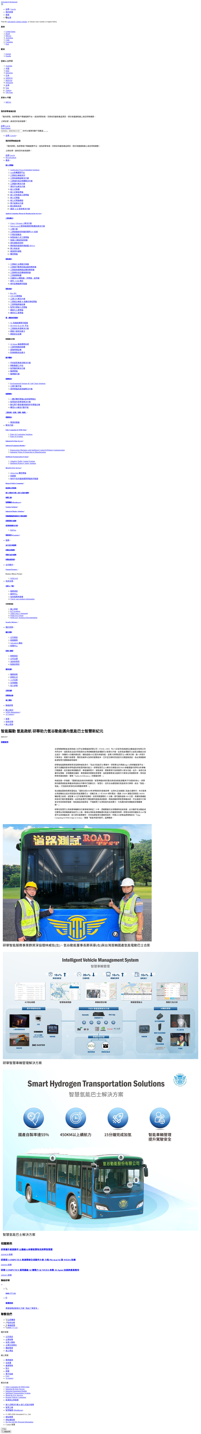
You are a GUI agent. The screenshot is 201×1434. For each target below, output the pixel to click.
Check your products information (22, 599)
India (7, 71)
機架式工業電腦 (16, 313)
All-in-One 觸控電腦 (18, 473)
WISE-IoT (14, 578)
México (8, 36)
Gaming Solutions (11, 507)
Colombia (9, 42)
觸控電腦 (14, 254)
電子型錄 (9, 1374)
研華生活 (14, 677)
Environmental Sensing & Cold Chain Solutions (27, 383)
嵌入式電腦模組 (16, 200)
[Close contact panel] (2, 1285)
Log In (13, 9)
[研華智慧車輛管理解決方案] (100, 1058)
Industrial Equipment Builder (15, 445)
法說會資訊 (15, 662)
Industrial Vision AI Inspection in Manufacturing (28, 452)
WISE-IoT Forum (16, 615)
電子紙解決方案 (16, 203)
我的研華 (9, 12)
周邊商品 (9, 417)
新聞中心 (14, 646)
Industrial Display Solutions (15, 511)
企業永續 (9, 690)
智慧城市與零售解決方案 (20, 402)
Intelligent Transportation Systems (17, 457)
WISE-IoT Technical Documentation (23, 618)
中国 (7, 69)
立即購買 (11, 1320)
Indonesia (9, 73)
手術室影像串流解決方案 (20, 363)
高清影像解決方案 (12, 526)
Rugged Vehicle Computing (14, 483)
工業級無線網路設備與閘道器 (22, 270)
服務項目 (14, 591)
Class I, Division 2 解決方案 (21, 223)
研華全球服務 (10, 550)
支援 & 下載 (10, 586)
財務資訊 (14, 656)
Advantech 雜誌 (16, 643)
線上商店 (9, 710)
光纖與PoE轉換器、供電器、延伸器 (24, 278)
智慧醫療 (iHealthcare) (13, 502)
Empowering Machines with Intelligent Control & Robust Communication (37, 450)
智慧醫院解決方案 (17, 368)
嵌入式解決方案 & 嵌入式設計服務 (17, 493)
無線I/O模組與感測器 (19, 240)
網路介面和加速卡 (17, 331)
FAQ (7, 1376)
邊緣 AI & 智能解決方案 (20, 209)
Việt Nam (9, 92)
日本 (7, 75)
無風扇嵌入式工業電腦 (19, 237)
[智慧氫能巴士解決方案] (100, 1230)
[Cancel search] (47, 131)
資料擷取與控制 (16, 243)
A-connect (9, 1378)
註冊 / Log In (11, 136)
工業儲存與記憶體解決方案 (21, 181)
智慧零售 (9, 394)
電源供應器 (15, 422)
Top (4, 1429)
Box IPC (13, 293)
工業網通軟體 (15, 275)
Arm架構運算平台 (17, 173)
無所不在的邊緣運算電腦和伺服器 (24, 479)
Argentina (9, 38)
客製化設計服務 (11, 555)
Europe (8, 54)
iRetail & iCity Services (13, 468)
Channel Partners (11, 569)
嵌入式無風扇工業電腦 (19, 195)
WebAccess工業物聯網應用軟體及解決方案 (27, 226)
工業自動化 (9, 218)
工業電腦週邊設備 (17, 304)
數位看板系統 (15, 206)
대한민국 (9, 78)
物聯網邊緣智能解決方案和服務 (16, 516)
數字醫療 (9, 358)
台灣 (9, 18)
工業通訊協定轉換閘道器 (20, 273)
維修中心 (14, 594)
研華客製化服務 (11, 521)
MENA (8, 102)
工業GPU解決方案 (17, 299)
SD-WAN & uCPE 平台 (19, 326)
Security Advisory (12, 622)
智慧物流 (9, 379)
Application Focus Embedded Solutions (24, 170)
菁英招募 (9, 669)
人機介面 (14, 229)
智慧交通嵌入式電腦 (18, 307)
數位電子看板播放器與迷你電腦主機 (25, 405)
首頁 (7, 719)
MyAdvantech (11, 158)
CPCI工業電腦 (16, 296)
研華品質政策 (10, 559)
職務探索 (14, 674)
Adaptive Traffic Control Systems (22, 461)
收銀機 (13, 476)
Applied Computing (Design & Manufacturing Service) (23, 213)
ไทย (7, 88)
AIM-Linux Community (19, 613)
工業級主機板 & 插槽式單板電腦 (23, 302)
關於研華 (9, 627)
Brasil (8, 34)
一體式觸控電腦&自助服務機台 (23, 399)
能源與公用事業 (11, 488)
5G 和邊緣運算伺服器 (19, 323)
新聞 (7, 1371)
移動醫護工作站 (16, 366)
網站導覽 (9, 1417)
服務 (7, 540)
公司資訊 (14, 637)
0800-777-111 (12, 1328)
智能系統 (9, 289)
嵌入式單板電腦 (16, 192)
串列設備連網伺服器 (18, 284)
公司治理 (14, 659)
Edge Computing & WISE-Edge (16, 430)
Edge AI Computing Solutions (21, 434)
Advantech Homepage (9, 2)
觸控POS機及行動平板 (19, 407)
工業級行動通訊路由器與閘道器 (23, 267)
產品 (7, 160)
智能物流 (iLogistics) (12, 535)
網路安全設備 (15, 334)
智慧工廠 (9, 497)
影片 (7, 1368)
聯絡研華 (9, 705)
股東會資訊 (15, 664)
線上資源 (14, 609)
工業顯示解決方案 (17, 184)
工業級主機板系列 (17, 175)
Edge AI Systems (16, 436)
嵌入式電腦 (9, 165)
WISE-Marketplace (13, 712)
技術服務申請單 (16, 597)
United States (10, 32)
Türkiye (8, 90)
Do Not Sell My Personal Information (19, 1422)
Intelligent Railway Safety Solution (23, 463)
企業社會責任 (11, 1345)
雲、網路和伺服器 (12, 318)
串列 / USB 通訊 (16, 281)
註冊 (7, 9)
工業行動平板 (15, 386)
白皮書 (8, 1363)
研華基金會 (9, 695)
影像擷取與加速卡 (17, 353)
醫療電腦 (14, 371)
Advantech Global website (17, 22)
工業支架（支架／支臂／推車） (16, 412)
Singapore (9, 83)
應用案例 (9, 1360)
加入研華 (14, 686)
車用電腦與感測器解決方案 (21, 389)
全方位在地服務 (11, 545)
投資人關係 (9, 651)
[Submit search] (45, 131)
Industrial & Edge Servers (14, 441)
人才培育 (14, 680)
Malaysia (9, 80)
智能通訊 (9, 259)
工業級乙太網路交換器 (19, 264)
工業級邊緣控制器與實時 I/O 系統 (24, 232)
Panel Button (5, 128)
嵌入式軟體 (15, 189)
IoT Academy (15, 611)
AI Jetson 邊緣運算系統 (19, 344)
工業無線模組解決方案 (19, 178)
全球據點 (14, 683)
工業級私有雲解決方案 (19, 328)
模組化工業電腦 (16, 310)
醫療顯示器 (15, 374)
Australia (9, 66)
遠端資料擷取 (15, 251)
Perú (7, 44)
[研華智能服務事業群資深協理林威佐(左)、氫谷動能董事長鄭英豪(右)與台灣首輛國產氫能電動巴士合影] (77, 941)
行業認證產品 (15, 235)
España (8, 56)
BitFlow (13, 530)
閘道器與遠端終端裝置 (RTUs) (22, 246)
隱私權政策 (10, 1420)
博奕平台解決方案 (17, 187)
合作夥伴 (9, 565)
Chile (8, 40)
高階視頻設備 (15, 350)
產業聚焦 (9, 1366)
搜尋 (7, 15)
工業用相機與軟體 (17, 347)
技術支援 (9, 581)
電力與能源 (15, 248)
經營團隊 (14, 640)
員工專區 (9, 700)
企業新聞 (9, 1340)
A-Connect (10, 714)
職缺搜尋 (9, 1348)
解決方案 (9, 425)
